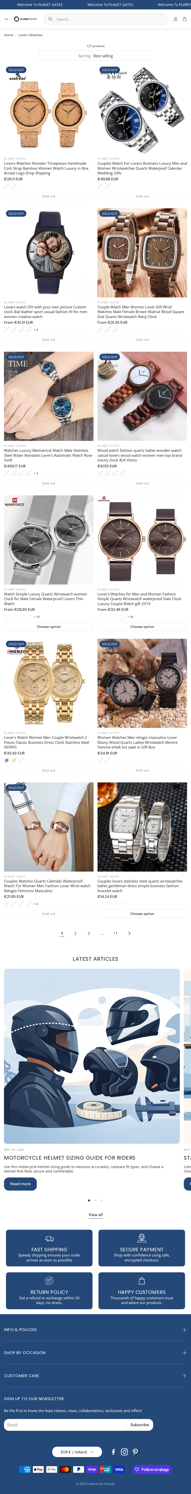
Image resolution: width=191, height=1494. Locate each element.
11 (115, 933)
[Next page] (129, 933)
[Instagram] (124, 1451)
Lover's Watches (30, 35)
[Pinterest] (135, 1451)
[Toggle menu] (6, 19)
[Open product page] (49, 540)
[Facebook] (113, 1451)
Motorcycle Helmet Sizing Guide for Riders (70, 1158)
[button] (105, 19)
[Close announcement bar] (186, 3)
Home (8, 35)
